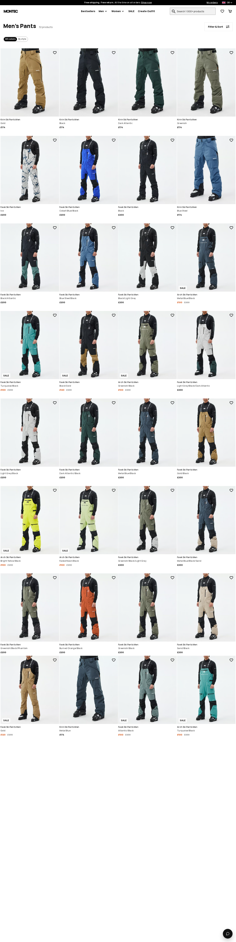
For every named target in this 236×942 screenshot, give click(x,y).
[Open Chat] (228, 934)
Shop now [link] (146, 2)
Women (116, 11)
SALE (131, 11)
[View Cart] (230, 11)
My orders (212, 2)
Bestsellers (88, 11)
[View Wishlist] (222, 11)
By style (22, 38)
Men (101, 11)
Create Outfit (146, 11)
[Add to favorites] (54, 52)
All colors (10, 38)
